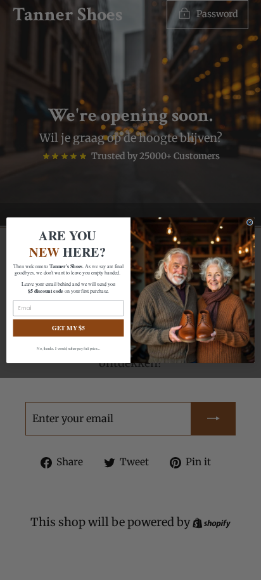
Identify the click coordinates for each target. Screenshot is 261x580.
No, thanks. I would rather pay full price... (68, 348)
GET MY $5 (69, 327)
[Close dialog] (249, 221)
